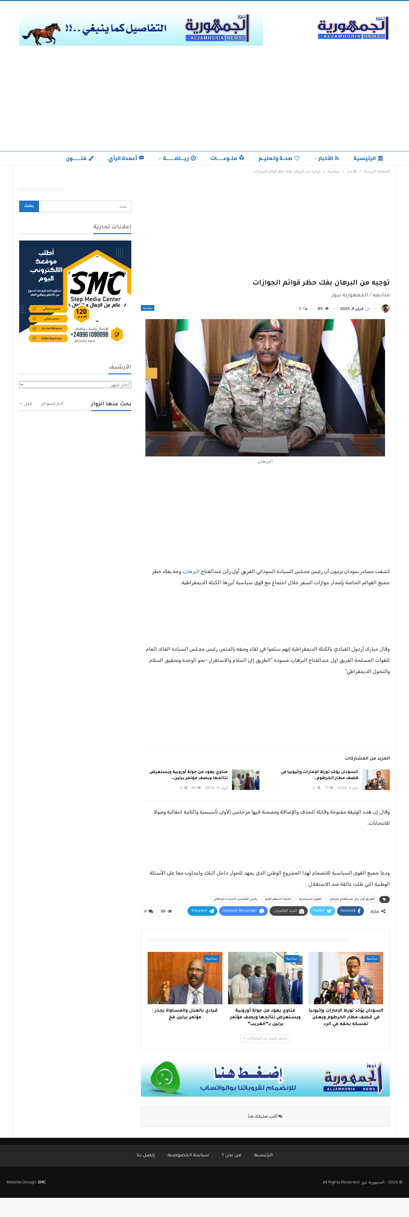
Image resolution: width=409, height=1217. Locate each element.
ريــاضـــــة (176, 158)
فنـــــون (76, 158)
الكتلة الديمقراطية (278, 899)
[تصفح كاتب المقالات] (386, 308)
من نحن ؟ (231, 1155)
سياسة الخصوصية (188, 1155)
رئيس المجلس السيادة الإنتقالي (235, 899)
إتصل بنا (145, 1155)
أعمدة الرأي (122, 158)
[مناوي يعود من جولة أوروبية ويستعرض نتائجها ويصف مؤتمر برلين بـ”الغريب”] (245, 779)
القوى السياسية (310, 899)
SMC (42, 1182)
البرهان (192, 571)
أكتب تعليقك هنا (263, 1116)
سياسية (147, 308)
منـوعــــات (223, 158)
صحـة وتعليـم (275, 158)
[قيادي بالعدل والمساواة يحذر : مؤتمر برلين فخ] (185, 978)
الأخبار (325, 158)
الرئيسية (364, 158)
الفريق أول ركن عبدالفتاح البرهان (352, 899)
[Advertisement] (204, 97)
